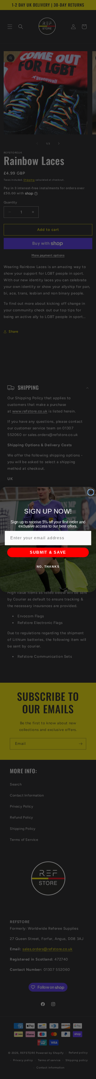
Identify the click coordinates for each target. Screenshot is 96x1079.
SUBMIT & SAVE (48, 552)
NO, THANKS (48, 566)
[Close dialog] (91, 492)
